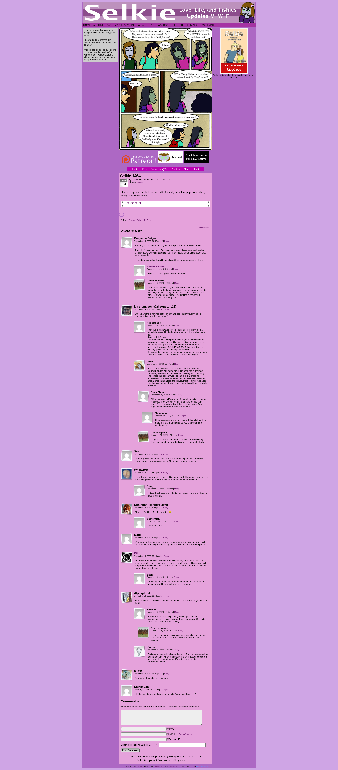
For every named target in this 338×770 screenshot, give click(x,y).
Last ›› (197, 169)
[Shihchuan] (147, 417)
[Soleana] (139, 613)
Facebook (163, 25)
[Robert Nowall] (139, 275)
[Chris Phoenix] (143, 396)
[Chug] (139, 490)
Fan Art (142, 25)
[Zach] (139, 579)
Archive (98, 25)
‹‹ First (133, 169)
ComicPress (174, 766)
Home (87, 25)
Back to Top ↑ (202, 766)
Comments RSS (202, 227)
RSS (202, 25)
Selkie (140, 220)
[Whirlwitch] (126, 474)
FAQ (151, 25)
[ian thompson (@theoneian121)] (126, 310)
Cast (109, 25)
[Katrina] (139, 651)
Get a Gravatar (186, 734)
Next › (187, 169)
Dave (134, 179)
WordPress (160, 766)
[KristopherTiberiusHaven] (126, 509)
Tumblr (192, 25)
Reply (166, 241)
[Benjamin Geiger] (126, 242)
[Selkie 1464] (165, 149)
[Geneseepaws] (139, 284)
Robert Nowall (155, 266)
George (132, 220)
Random (175, 169)
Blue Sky (178, 25)
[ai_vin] (126, 675)
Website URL (174, 739)
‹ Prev (143, 169)
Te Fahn (148, 220)
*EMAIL (180, 734)
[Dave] (139, 365)
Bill (136, 553)
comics (140, 182)
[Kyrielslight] (139, 327)
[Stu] (126, 455)
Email (210, 25)
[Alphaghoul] (126, 597)
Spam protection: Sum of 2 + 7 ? (139, 744)
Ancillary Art (124, 25)
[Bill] (126, 562)
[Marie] (126, 539)
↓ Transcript (132, 203)
